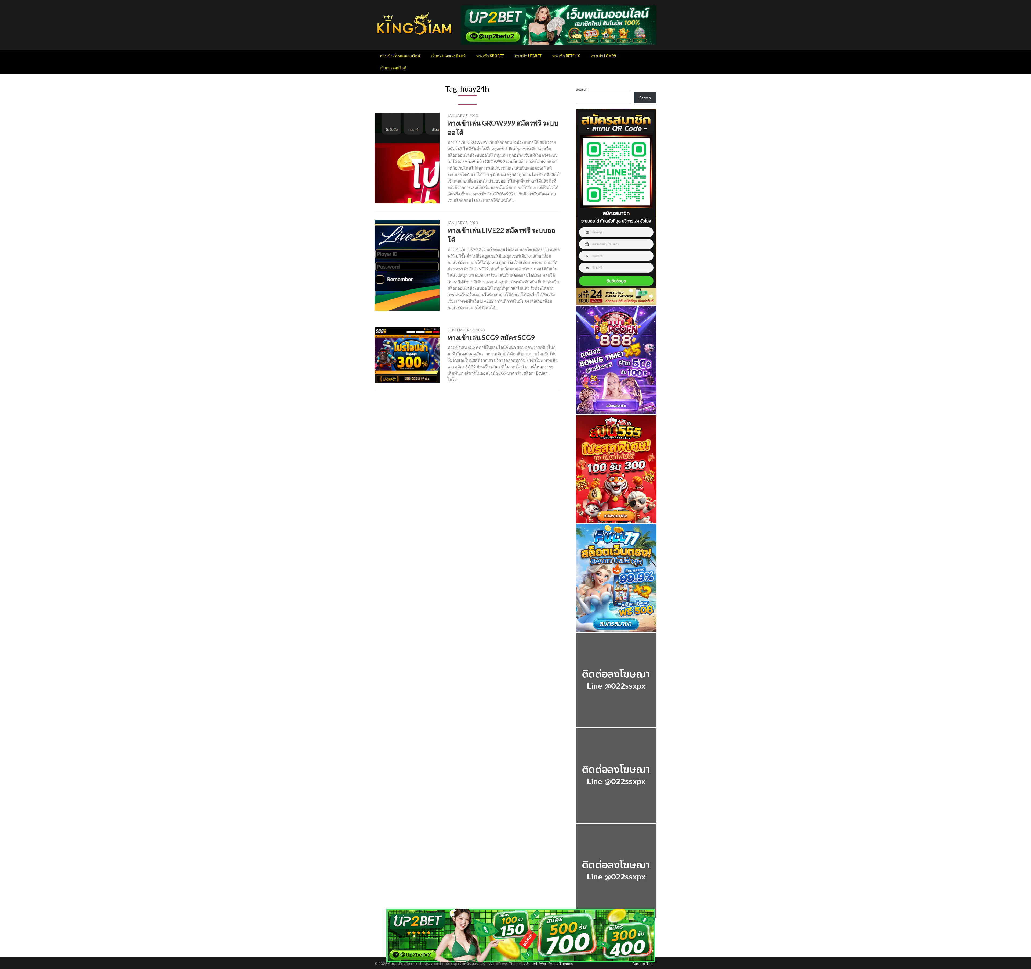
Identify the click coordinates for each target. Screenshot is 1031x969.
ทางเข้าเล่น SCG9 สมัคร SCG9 (491, 337)
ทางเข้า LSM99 (603, 56)
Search (581, 89)
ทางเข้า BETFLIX (566, 56)
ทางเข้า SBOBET (490, 56)
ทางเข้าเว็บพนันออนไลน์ (400, 56)
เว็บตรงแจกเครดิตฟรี (448, 56)
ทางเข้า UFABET (528, 56)
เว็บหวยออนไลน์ (393, 68)
